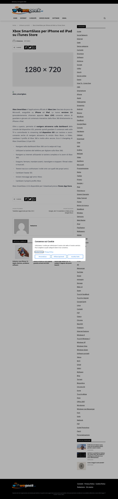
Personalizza (42, 256)
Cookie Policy (39, 252)
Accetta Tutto (75, 256)
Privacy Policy (49, 252)
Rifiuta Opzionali (59, 256)
